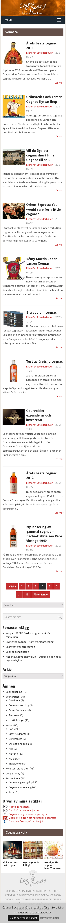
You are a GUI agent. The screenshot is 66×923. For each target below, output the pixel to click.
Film (11, 748)
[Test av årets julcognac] (13, 371)
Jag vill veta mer (49, 917)
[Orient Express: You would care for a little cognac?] (13, 211)
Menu (8, 20)
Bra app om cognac (41, 312)
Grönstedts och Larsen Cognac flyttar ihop (44, 99)
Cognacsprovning (19, 705)
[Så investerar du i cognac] (12, 850)
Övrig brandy (13, 773)
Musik (12, 758)
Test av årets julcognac (44, 361)
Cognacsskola (14, 691)
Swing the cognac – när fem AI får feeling (30, 641)
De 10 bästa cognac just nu (24, 810)
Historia (13, 753)
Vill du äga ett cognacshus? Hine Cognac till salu (40, 155)
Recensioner (13, 778)
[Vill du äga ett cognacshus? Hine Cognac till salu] (13, 157)
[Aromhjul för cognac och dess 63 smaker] (53, 850)
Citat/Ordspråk (17, 733)
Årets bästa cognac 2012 (41, 475)
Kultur (9, 725)
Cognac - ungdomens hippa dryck (28, 814)
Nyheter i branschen (17, 768)
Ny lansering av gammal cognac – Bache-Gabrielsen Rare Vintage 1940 (44, 534)
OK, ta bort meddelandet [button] (23, 917)
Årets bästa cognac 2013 (41, 45)
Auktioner (14, 700)
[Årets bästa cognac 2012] (13, 483)
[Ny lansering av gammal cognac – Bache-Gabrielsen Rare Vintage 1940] (13, 536)
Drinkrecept (15, 738)
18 (27, 594)
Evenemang (12, 696)
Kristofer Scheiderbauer (39, 52)
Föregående (41, 594)
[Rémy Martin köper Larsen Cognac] (13, 268)
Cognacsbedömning (20, 787)
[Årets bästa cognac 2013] (13, 53)
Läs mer (59, 82)
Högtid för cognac (19, 806)
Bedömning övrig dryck (22, 782)
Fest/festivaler (18, 710)
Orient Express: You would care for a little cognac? (43, 209)
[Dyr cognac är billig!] (32, 850)
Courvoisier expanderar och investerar (38, 415)
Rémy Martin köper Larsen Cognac (41, 261)
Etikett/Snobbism (19, 743)
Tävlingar (14, 715)
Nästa (12, 586)
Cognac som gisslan (17, 651)
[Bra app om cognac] (13, 319)
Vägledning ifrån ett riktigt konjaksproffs (32, 817)
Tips (11, 792)
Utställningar (16, 720)
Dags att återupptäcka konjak (26, 821)
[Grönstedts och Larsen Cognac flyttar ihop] (13, 106)
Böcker (13, 728)
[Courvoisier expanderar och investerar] (13, 417)
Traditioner (15, 763)
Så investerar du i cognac (20, 646)
